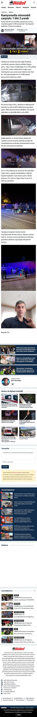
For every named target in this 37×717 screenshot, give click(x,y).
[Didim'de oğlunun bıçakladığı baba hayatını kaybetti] (27, 415)
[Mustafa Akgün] (5, 381)
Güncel (18, 7)
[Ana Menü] (2, 2)
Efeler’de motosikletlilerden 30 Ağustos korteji (23, 616)
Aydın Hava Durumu (9, 682)
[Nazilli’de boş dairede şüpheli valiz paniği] (9, 415)
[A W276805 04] (18, 91)
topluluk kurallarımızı (17, 472)
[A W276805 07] (18, 309)
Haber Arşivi (7, 693)
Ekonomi (11, 7)
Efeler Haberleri (19, 612)
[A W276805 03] (18, 206)
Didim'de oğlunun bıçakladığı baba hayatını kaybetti (27, 422)
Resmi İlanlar (30, 700)
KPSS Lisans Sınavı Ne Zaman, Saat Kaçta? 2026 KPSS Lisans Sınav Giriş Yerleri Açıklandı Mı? (24, 599)
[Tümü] (35, 591)
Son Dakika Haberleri (9, 691)
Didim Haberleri (30, 698)
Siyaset (33, 7)
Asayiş (3, 7)
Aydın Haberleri (19, 620)
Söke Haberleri (20, 700)
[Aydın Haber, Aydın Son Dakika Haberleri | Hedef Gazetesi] (17, 2)
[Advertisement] (18, 566)
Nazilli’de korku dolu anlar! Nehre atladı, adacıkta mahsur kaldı (26, 406)
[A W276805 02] (18, 268)
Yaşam (16, 595)
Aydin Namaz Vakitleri (9, 684)
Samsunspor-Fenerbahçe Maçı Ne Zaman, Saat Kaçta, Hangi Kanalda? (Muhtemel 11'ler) (24, 633)
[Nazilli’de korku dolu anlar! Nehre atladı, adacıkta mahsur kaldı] (27, 398)
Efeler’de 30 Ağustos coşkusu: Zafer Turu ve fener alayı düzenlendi (24, 641)
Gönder (5, 467)
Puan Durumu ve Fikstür (10, 687)
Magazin (26, 7)
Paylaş (5, 56)
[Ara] (34, 3)
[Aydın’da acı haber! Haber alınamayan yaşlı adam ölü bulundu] (9, 398)
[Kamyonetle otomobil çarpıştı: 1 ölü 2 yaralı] (18, 44)
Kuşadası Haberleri (8, 700)
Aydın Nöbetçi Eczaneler (10, 680)
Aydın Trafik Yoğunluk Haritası (12, 686)
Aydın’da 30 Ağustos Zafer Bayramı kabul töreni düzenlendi (23, 624)
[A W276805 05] (18, 125)
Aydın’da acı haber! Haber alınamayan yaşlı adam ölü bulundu (9, 406)
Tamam (18, 714)
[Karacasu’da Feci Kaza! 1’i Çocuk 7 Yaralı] (27, 431)
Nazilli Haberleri (18, 698)
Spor (16, 629)
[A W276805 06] (18, 158)
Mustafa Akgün (16, 380)
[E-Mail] (12, 384)
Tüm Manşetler (8, 689)
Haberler (4, 12)
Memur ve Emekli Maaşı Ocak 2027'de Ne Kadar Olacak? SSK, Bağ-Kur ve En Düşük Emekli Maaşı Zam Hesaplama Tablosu (24, 607)
